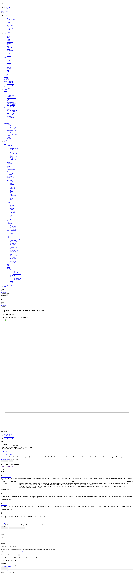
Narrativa (6, 18)
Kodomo (9, 63)
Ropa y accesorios (8, 85)
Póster (8, 88)
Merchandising (7, 225)
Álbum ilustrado (11, 177)
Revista (5, 75)
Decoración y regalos (9, 86)
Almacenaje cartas (11, 130)
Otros (11, 126)
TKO (8, 54)
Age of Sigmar (10, 113)
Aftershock (9, 43)
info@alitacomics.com (9, 8)
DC (8, 37)
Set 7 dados (13, 127)
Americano (6, 35)
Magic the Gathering (12, 93)
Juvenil (8, 23)
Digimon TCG (10, 96)
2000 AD (9, 56)
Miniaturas (6, 107)
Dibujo (8, 29)
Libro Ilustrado (10, 25)
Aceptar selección (13, 528)
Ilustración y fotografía (9, 28)
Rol (5, 120)
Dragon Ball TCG (11, 98)
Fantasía (9, 21)
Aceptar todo (22, 528)
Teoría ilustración (11, 169)
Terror (8, 26)
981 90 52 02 (7, 7)
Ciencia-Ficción (11, 19)
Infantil (8, 22)
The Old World (10, 117)
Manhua (9, 72)
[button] (6, 477)
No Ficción (9, 174)
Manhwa (9, 68)
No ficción (9, 176)
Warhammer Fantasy (12, 110)
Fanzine (6, 77)
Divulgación (7, 16)
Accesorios (6, 123)
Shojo (8, 64)
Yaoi (8, 61)
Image (8, 40)
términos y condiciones (25, 552)
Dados (5, 119)
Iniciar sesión (4, 568)
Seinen (8, 58)
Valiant (8, 53)
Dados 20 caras (13, 128)
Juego (5, 234)
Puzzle (5, 121)
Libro (5, 144)
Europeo (6, 74)
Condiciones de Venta (9, 438)
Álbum (8, 135)
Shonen (9, 60)
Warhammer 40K (11, 112)
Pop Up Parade (10, 84)
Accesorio (6, 78)
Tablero (5, 91)
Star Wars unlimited (11, 103)
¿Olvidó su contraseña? (6, 566)
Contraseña (3, 563)
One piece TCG (11, 105)
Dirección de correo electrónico (8, 560)
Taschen (9, 32)
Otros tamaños (13, 134)
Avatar (8, 49)
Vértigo (9, 39)
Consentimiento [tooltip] (7, 467)
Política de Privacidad (9, 437)
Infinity (8, 109)
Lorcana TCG (10, 102)
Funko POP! (10, 82)
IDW (8, 44)
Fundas (8, 131)
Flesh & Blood (10, 106)
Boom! (8, 46)
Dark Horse (10, 42)
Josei (8, 71)
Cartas (5, 92)
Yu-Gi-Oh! (9, 99)
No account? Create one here (8, 571)
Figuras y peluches (8, 81)
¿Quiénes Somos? (8, 434)
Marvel (8, 36)
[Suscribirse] (16, 546)
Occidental (9, 67)
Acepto (10, 461)
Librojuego (6, 140)
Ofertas (5, 286)
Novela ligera (10, 65)
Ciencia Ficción (11, 173)
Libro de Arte (10, 30)
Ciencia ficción (10, 172)
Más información (5, 459)
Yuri (8, 70)
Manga (5, 57)
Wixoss (8, 100)
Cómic (5, 179)
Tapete (8, 137)
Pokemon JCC (10, 95)
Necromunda (10, 114)
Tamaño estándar (14, 133)
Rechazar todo (4, 461)
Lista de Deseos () (5, 11)
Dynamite (9, 47)
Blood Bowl (10, 116)
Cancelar (3, 526)
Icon (8, 51)
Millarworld (10, 50)
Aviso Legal (7, 435)
